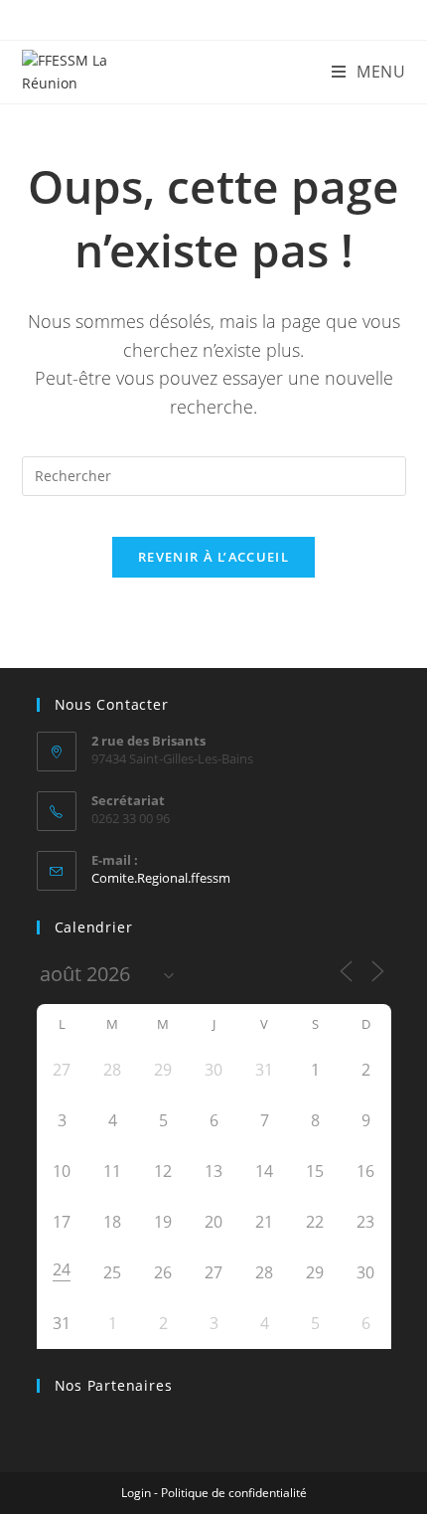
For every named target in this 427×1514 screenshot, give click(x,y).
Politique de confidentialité (234, 1492)
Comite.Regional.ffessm (160, 878)
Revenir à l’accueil (213, 557)
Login (136, 1492)
